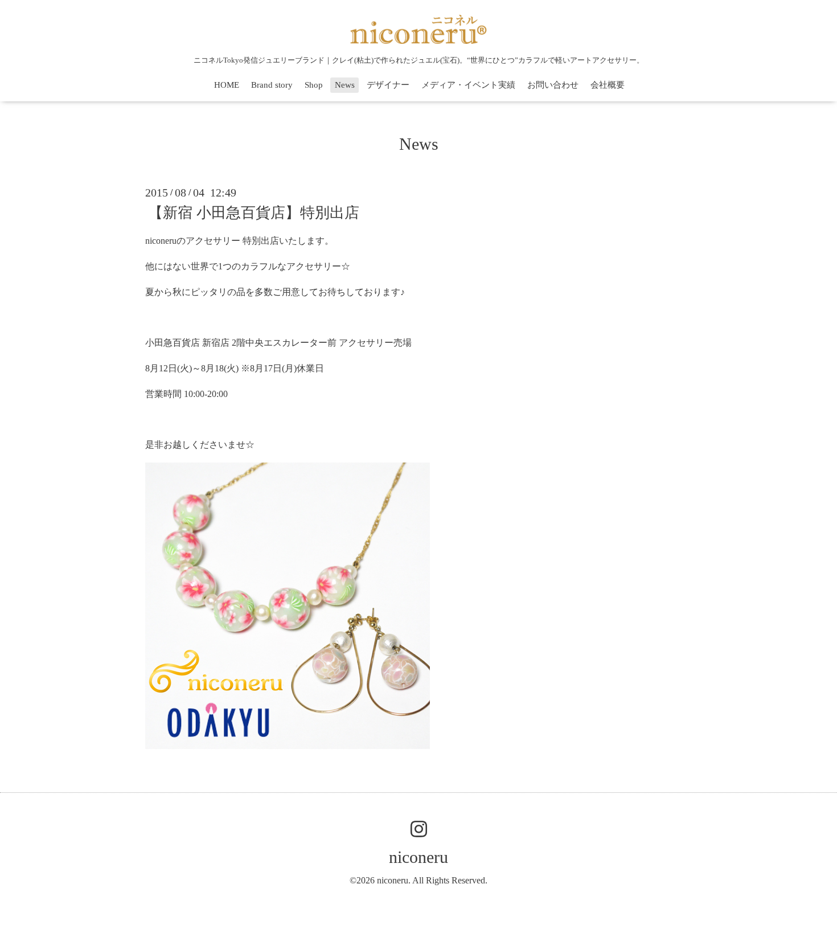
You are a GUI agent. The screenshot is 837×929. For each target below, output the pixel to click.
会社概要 (607, 84)
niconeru (418, 857)
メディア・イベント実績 (468, 84)
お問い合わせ (552, 84)
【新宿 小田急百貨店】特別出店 (253, 212)
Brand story (272, 84)
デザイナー (388, 84)
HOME (226, 84)
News (345, 84)
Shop (314, 84)
